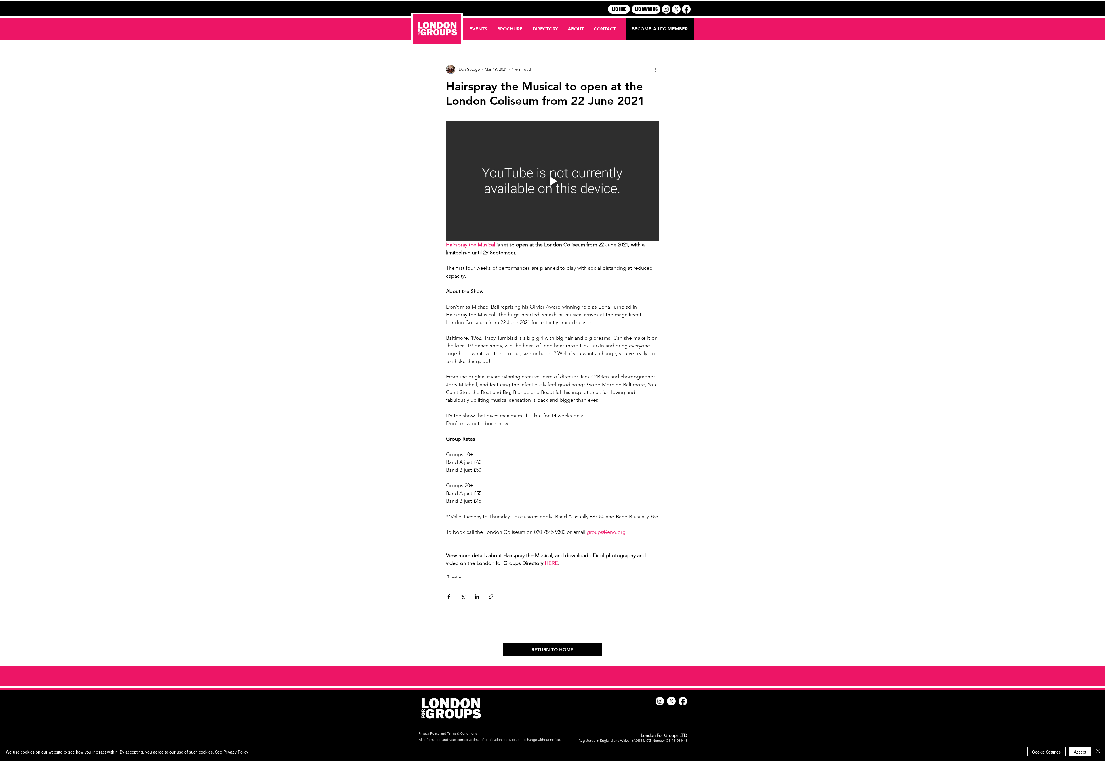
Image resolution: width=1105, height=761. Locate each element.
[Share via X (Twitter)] (463, 596)
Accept (1080, 752)
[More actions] (655, 69)
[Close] (1098, 751)
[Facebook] (686, 9)
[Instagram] (666, 9)
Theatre (454, 577)
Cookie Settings (1046, 752)
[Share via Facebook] (448, 596)
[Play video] (552, 181)
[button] (545, 28)
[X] (676, 9)
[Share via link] (491, 596)
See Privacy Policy (231, 752)
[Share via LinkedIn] (477, 596)
